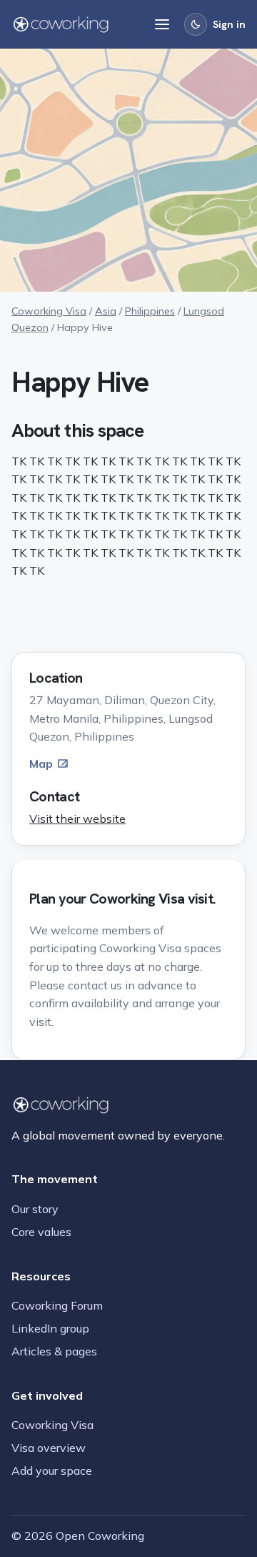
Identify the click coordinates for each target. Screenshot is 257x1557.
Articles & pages (54, 1351)
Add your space (51, 1470)
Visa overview (48, 1447)
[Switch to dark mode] (195, 24)
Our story (35, 1209)
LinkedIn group (50, 1328)
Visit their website (77, 818)
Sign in (229, 24)
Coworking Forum (57, 1305)
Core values (41, 1232)
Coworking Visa (48, 311)
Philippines (150, 311)
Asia (105, 311)
